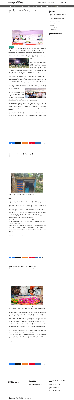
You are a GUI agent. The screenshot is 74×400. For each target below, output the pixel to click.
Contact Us (21, 394)
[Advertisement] (27, 21)
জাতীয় (11, 6)
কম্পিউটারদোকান (15, 235)
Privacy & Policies (15, 394)
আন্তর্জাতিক (22, 6)
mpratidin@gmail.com (38, 386)
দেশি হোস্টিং (16, 397)
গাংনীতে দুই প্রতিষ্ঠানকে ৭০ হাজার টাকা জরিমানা (57, 18)
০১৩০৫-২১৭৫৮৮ (61, 383)
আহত (9, 341)
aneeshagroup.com (56, 387)
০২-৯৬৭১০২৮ (57, 390)
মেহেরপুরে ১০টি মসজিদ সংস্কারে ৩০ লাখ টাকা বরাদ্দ (57, 21)
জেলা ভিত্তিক (28, 6)
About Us (9, 394)
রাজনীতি (15, 6)
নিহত (16, 341)
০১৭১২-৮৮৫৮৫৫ (57, 384)
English (47, 6)
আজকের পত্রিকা (35, 6)
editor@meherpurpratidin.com (37, 384)
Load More (27, 372)
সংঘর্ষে (19, 341)
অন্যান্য (64, 6)
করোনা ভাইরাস (59, 6)
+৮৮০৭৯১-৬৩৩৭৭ (55, 383)
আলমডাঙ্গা (10, 235)
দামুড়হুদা (13, 341)
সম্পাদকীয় (52, 6)
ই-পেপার (42, 6)
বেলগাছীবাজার (22, 235)
